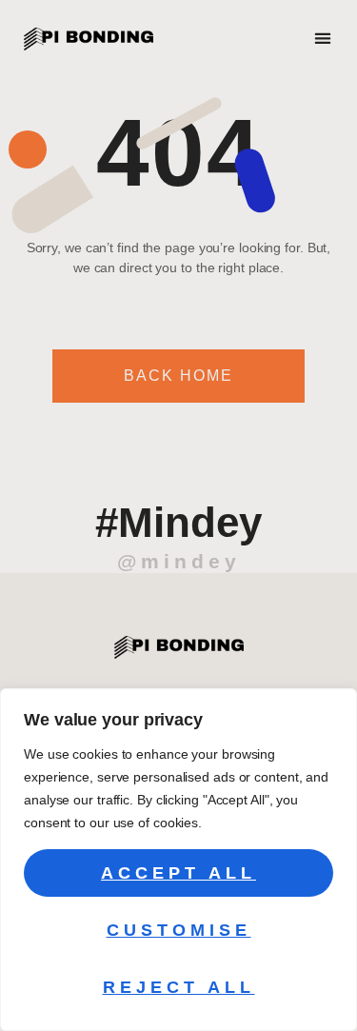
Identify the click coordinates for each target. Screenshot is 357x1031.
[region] (178, 859)
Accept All (178, 872)
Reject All (179, 987)
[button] (323, 38)
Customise (179, 930)
